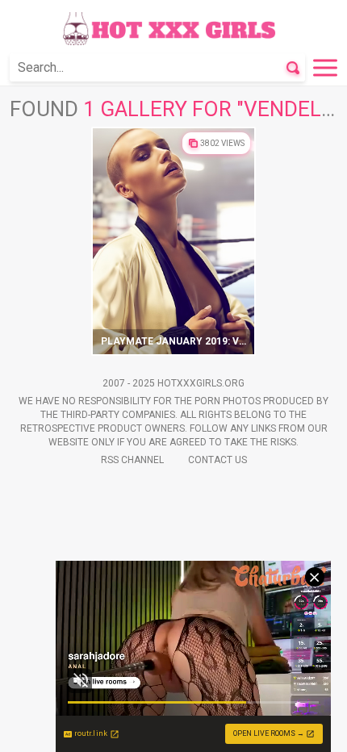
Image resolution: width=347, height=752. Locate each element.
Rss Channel (132, 460)
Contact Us (217, 460)
